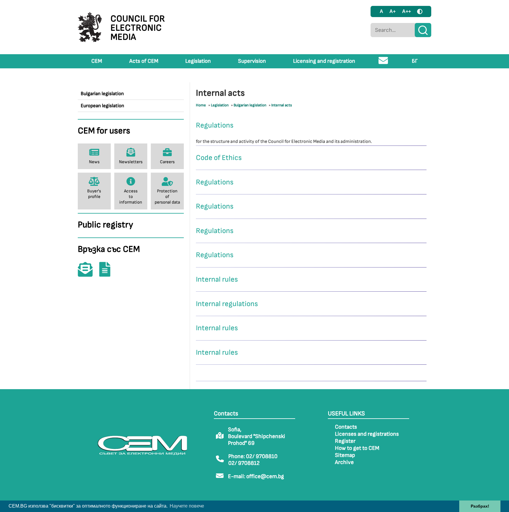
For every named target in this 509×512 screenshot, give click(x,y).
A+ (392, 11)
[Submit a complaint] (107, 273)
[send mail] (383, 63)
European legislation (102, 106)
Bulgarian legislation (102, 94)
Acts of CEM (143, 61)
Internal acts (281, 105)
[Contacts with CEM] (88, 273)
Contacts (346, 427)
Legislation (198, 61)
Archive (344, 462)
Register (345, 441)
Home (201, 105)
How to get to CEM (357, 448)
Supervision (252, 61)
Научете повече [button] (187, 505)
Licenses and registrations (367, 434)
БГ (415, 61)
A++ (406, 11)
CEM (96, 61)
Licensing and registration (324, 61)
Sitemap (345, 455)
